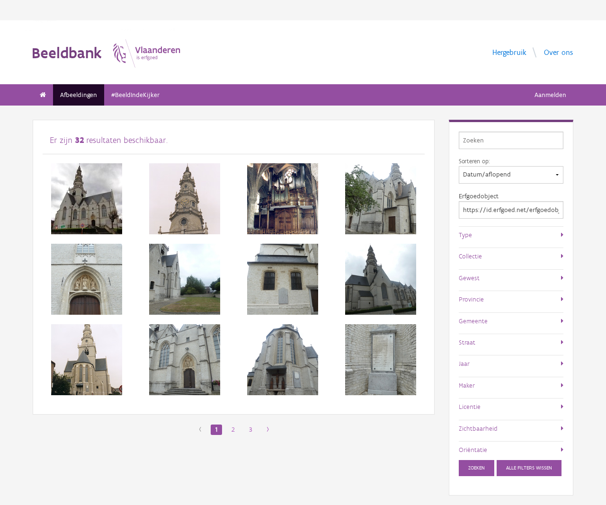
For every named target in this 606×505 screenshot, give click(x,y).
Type (465, 234)
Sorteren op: (474, 161)
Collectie (470, 256)
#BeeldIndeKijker (135, 95)
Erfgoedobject (479, 196)
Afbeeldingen (78, 95)
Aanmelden (550, 95)
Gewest (469, 278)
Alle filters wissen (529, 468)
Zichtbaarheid (478, 428)
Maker (467, 385)
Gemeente (473, 321)
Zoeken (476, 468)
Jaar (464, 363)
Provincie (471, 299)
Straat (467, 342)
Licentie (470, 406)
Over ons (558, 51)
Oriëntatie (473, 449)
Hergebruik (509, 51)
